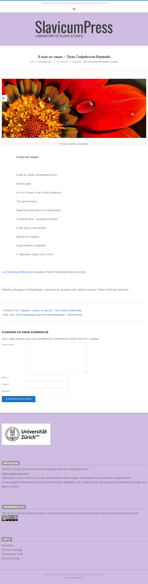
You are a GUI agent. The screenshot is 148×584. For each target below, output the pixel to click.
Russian (114, 61)
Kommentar (8, 344)
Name (5, 377)
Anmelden (8, 545)
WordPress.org (10, 558)
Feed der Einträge (12, 549)
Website (6, 391)
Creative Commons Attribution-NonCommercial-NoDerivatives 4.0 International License (87, 513)
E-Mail (5, 384)
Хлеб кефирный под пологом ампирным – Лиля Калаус (49, 314)
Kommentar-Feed (12, 554)
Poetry (64, 61)
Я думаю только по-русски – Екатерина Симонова (50, 310)
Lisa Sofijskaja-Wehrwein (96, 61)
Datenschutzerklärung (74, 577)
